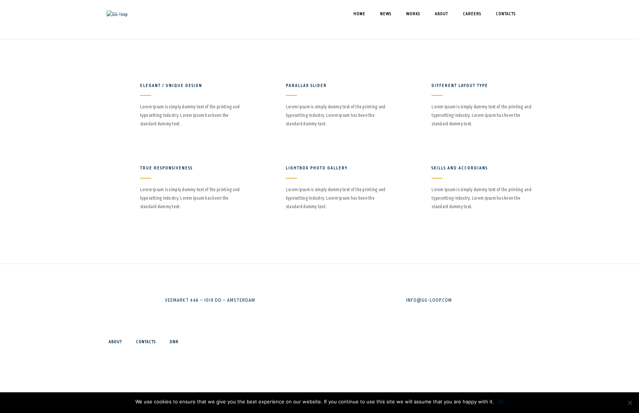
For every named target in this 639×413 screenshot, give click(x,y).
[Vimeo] (433, 364)
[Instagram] (433, 353)
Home (359, 14)
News (385, 14)
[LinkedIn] (433, 375)
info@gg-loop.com (429, 300)
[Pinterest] (433, 386)
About (441, 14)
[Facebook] (433, 343)
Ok (501, 401)
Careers (472, 14)
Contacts (505, 14)
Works (413, 14)
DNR (174, 342)
